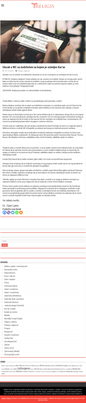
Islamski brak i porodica (14, 299)
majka (45, 369)
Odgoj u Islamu (10, 322)
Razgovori (8, 332)
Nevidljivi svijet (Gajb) (13, 318)
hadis (80, 365)
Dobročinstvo (9, 273)
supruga (75, 371)
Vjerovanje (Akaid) (11, 351)
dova (42, 365)
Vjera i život (9, 348)
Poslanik (25, 371)
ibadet (11, 369)
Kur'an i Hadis (10, 309)
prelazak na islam (40, 371)
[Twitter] (13, 212)
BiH (27, 365)
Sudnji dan (69, 371)
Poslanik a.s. (31, 371)
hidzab (7, 369)
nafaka (14, 371)
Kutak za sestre (10, 312)
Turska (81, 371)
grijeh (73, 365)
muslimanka (5, 371)
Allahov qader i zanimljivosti (15, 266)
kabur (32, 369)
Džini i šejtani (9, 279)
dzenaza (52, 365)
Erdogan (65, 366)
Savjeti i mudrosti (11, 335)
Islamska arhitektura (12, 296)
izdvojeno (24, 368)
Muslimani (76, 369)
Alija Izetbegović (10, 365)
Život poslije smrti (11, 354)
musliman (69, 369)
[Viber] (8, 212)
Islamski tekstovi (11, 302)
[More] (21, 212)
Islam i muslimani (11, 292)
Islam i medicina (11, 289)
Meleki (7, 315)
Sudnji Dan (8, 338)
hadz (2, 369)
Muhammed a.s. (61, 369)
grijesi (77, 365)
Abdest (3, 365)
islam (15, 369)
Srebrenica (62, 371)
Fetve (6, 283)
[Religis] (43, 5)
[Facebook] (4, 212)
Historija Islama (10, 286)
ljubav (41, 369)
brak (33, 366)
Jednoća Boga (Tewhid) (14, 305)
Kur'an (36, 369)
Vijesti (7, 345)
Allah (17, 365)
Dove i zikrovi (9, 276)
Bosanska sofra (10, 269)
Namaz (19, 371)
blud (30, 365)
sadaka (53, 371)
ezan (69, 365)
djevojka (37, 365)
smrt (57, 371)
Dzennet (59, 366)
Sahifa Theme (6, 398)
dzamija (47, 365)
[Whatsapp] (17, 212)
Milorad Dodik (51, 369)
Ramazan (48, 371)
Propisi (7, 328)
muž (10, 371)
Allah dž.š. (22, 365)
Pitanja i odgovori (24, 71)
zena (3, 374)
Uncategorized (10, 341)
